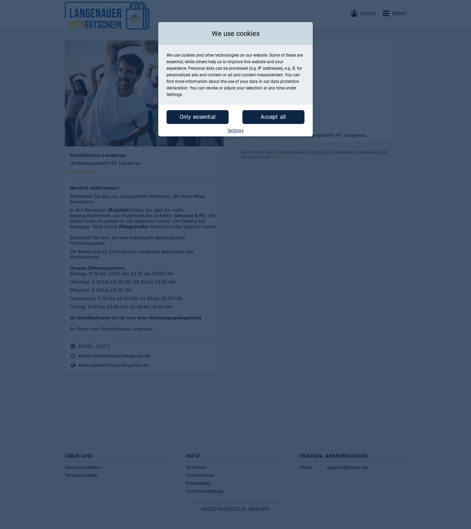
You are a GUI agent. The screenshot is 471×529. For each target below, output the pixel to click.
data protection (285, 81)
